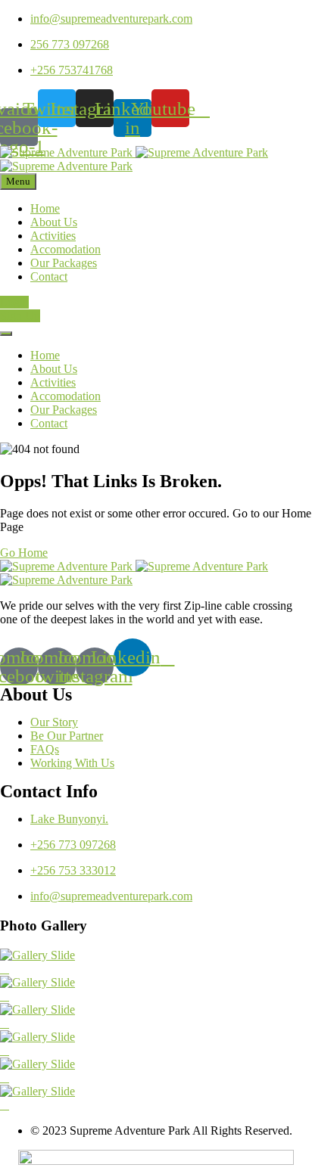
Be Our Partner (66, 735)
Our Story (54, 722)
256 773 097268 (69, 44)
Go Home (24, 552)
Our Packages (63, 262)
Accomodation (65, 249)
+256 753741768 (71, 70)
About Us (53, 222)
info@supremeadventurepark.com (111, 18)
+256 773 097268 (73, 844)
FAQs (44, 749)
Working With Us (72, 762)
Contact (48, 276)
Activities (53, 235)
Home (45, 208)
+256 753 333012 (73, 870)
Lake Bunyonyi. (69, 818)
